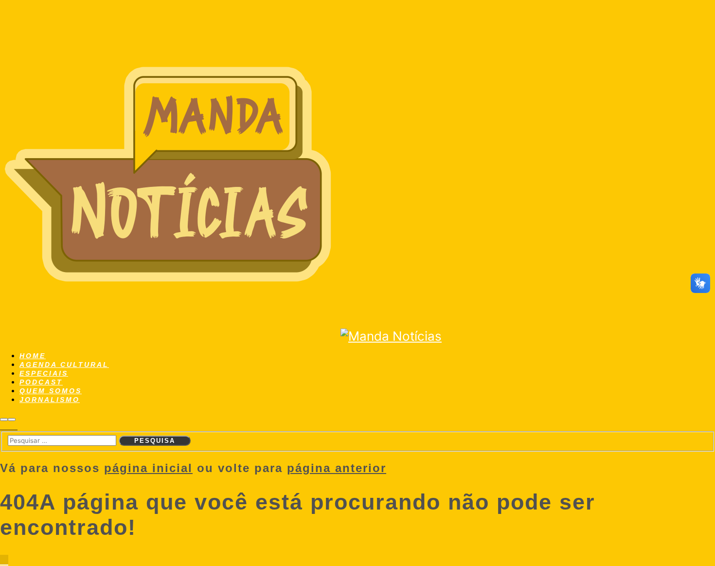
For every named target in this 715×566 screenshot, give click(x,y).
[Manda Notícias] (170, 336)
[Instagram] (3, 427)
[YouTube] (15, 427)
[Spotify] (9, 427)
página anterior (336, 468)
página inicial (148, 468)
